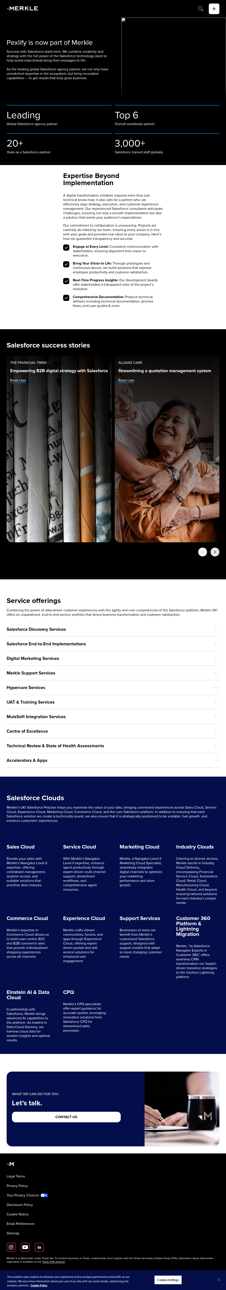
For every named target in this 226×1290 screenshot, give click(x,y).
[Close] (219, 1279)
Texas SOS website (53, 1262)
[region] (113, 1280)
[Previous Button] (202, 552)
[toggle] (214, 9)
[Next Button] (215, 552)
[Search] (200, 8)
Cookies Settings (168, 1280)
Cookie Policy (38, 1285)
